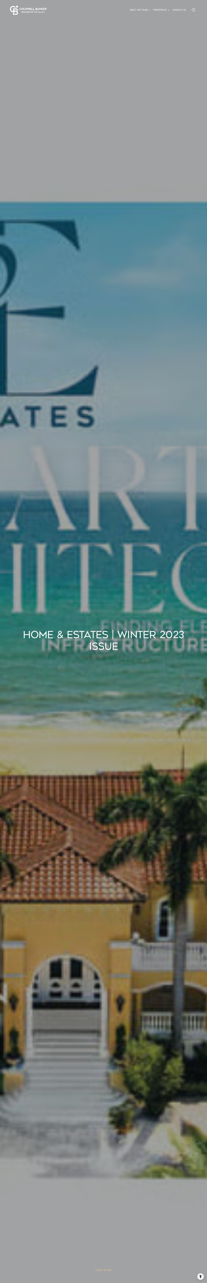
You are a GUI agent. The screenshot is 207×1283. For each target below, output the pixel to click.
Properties (160, 10)
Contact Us (179, 10)
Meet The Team (138, 10)
